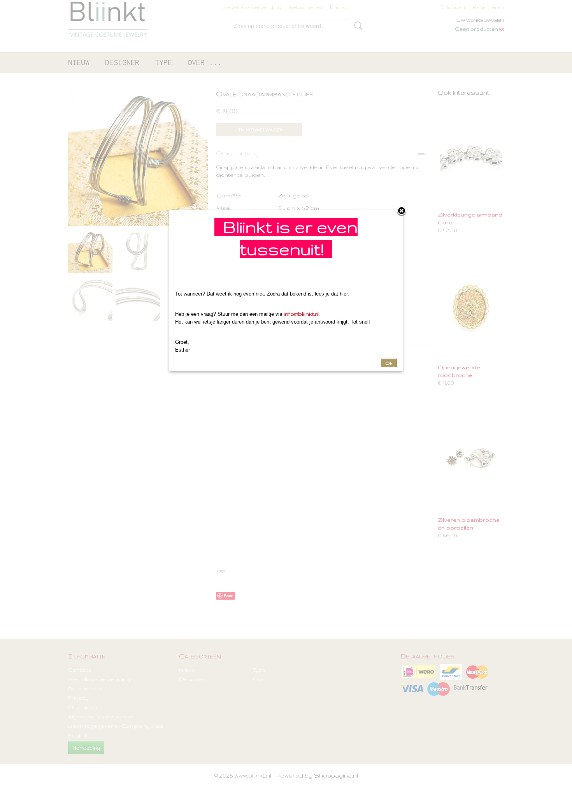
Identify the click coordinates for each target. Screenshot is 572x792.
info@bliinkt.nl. (302, 314)
